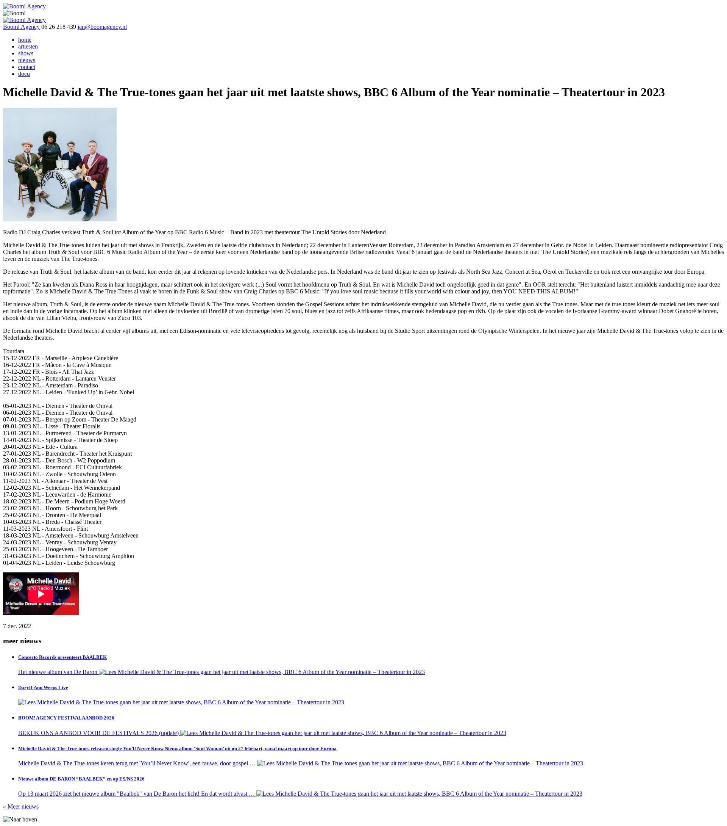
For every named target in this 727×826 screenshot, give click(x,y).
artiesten (28, 46)
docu (24, 74)
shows (25, 53)
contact (26, 67)
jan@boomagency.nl (102, 27)
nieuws (26, 60)
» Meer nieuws (21, 806)
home (24, 39)
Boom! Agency (21, 27)
